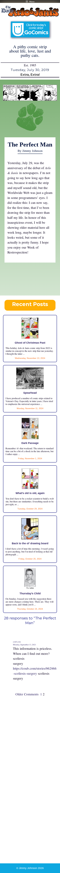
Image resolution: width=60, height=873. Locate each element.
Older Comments (27, 694)
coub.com (17, 641)
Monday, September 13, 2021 (24, 644)
